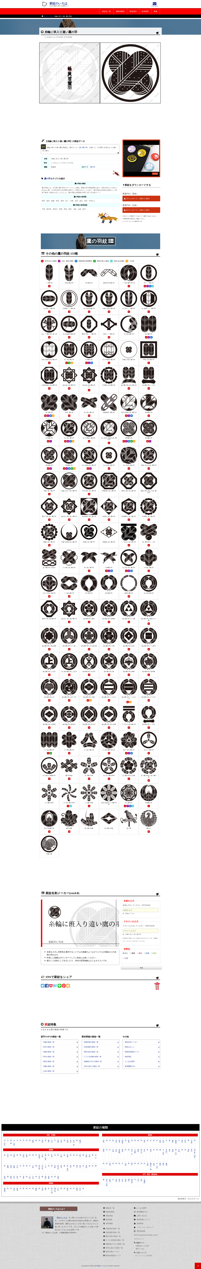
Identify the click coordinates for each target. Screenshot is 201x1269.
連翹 (48, 1177)
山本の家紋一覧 (48, 1071)
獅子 (45, 1189)
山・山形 (14, 1142)
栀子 (80, 1155)
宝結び (166, 1151)
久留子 (191, 1141)
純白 (126, 953)
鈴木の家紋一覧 (48, 1047)
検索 (155, 11)
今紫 (126, 958)
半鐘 (163, 1141)
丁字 (45, 1166)
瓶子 (132, 1164)
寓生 (17, 1177)
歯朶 (11, 1166)
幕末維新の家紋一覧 (91, 1047)
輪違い (80, 1141)
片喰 (61, 1155)
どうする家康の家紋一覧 (92, 1056)
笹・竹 (96, 1156)
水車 (122, 1180)
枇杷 (4, 1177)
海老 (14, 1189)
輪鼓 (160, 1164)
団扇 (119, 1141)
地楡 (58, 1177)
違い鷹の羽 (83, 147)
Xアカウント (139, 1239)
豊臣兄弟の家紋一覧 (91, 1052)
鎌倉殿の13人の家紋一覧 (93, 1061)
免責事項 (139, 1223)
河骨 (89, 1155)
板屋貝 (4, 1189)
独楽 (122, 1150)
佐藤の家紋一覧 (48, 1042)
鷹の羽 (92, 167)
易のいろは (139, 1249)
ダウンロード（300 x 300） (138, 198)
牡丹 (14, 1177)
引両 (61, 1141)
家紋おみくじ (129, 1047)
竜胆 (45, 1177)
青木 (8, 1155)
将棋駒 (119, 1151)
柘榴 (8, 1166)
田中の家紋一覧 (48, 1056)
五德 (113, 1150)
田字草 (58, 1167)
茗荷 (23, 1177)
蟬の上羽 (52, 1190)
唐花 (42, 1141)
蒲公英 (39, 1167)
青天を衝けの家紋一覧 (92, 1066)
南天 (80, 1166)
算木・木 (132, 1152)
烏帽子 (122, 1141)
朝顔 (14, 1155)
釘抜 (185, 1141)
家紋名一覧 (106, 11)
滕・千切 (176, 1152)
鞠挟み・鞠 (150, 1166)
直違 (116, 1180)
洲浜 (150, 1150)
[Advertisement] (100, 120)
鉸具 (144, 1141)
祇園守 (176, 1141)
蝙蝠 (36, 1189)
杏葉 (182, 1141)
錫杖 (138, 1150)
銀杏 (26, 1155)
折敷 (128, 1141)
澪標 (125, 1180)
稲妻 (33, 1141)
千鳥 (58, 1189)
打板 (179, 1150)
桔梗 (67, 1155)
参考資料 (145, 11)
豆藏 (147, 1164)
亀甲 (48, 1141)
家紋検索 (109, 1223)
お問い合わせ (141, 1215)
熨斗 (191, 1150)
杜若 (52, 1155)
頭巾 (144, 1150)
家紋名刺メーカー (131, 1042)
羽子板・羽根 (194, 1153)
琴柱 (116, 1150)
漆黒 (133, 953)
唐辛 (61, 1166)
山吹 (30, 1177)
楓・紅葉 (45, 1157)
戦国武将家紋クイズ (132, 1052)
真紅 (140, 953)
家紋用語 (133, 11)
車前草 (39, 1156)
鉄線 (55, 1166)
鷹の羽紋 (49, 16)
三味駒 (135, 1151)
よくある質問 (129, 1061)
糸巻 (116, 1141)
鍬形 (103, 1150)
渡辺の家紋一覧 (48, 1061)
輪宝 (163, 1164)
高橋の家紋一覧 (48, 1052)
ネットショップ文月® (143, 1255)
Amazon (155, 174)
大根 (33, 1166)
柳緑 (154, 953)
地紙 (172, 1150)
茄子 (70, 1166)
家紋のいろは (59, 3)
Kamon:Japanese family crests (146, 1235)
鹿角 (42, 1189)
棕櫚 (14, 1166)
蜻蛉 (67, 1189)
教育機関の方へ (130, 1066)
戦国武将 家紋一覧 (113, 1228)
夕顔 (33, 1177)
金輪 (160, 1141)
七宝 (52, 1141)
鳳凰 (77, 1189)
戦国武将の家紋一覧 (91, 1042)
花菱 (58, 1141)
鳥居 (119, 1180)
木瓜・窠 (74, 1142)
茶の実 (42, 1167)
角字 (141, 1180)
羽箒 (110, 1164)
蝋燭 (166, 1164)
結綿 (154, 1164)
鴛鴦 (17, 1189)
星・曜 (11, 1141)
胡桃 (86, 1155)
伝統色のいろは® (142, 1246)
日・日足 (4, 1142)
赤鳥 (103, 1141)
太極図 (144, 1181)
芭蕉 (86, 1166)
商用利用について (143, 1219)
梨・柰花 (67, 1168)
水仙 (17, 1166)
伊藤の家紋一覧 (48, 1066)
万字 (138, 1180)
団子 (169, 1150)
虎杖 (23, 1155)
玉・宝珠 (163, 1152)
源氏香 (132, 1181)
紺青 (147, 953)
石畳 (110, 1180)
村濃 (67, 1141)
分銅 (125, 1164)
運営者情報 (140, 1231)
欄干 (128, 1180)
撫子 (77, 1166)
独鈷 (188, 1150)
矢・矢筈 (157, 1165)
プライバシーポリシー (144, 1227)
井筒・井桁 (107, 1182)
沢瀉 (42, 1155)
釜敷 (172, 1141)
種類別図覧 (120, 11)
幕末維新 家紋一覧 (113, 1232)
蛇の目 (141, 1151)
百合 (39, 1177)
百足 (80, 1189)
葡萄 (11, 1177)
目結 (70, 1141)
